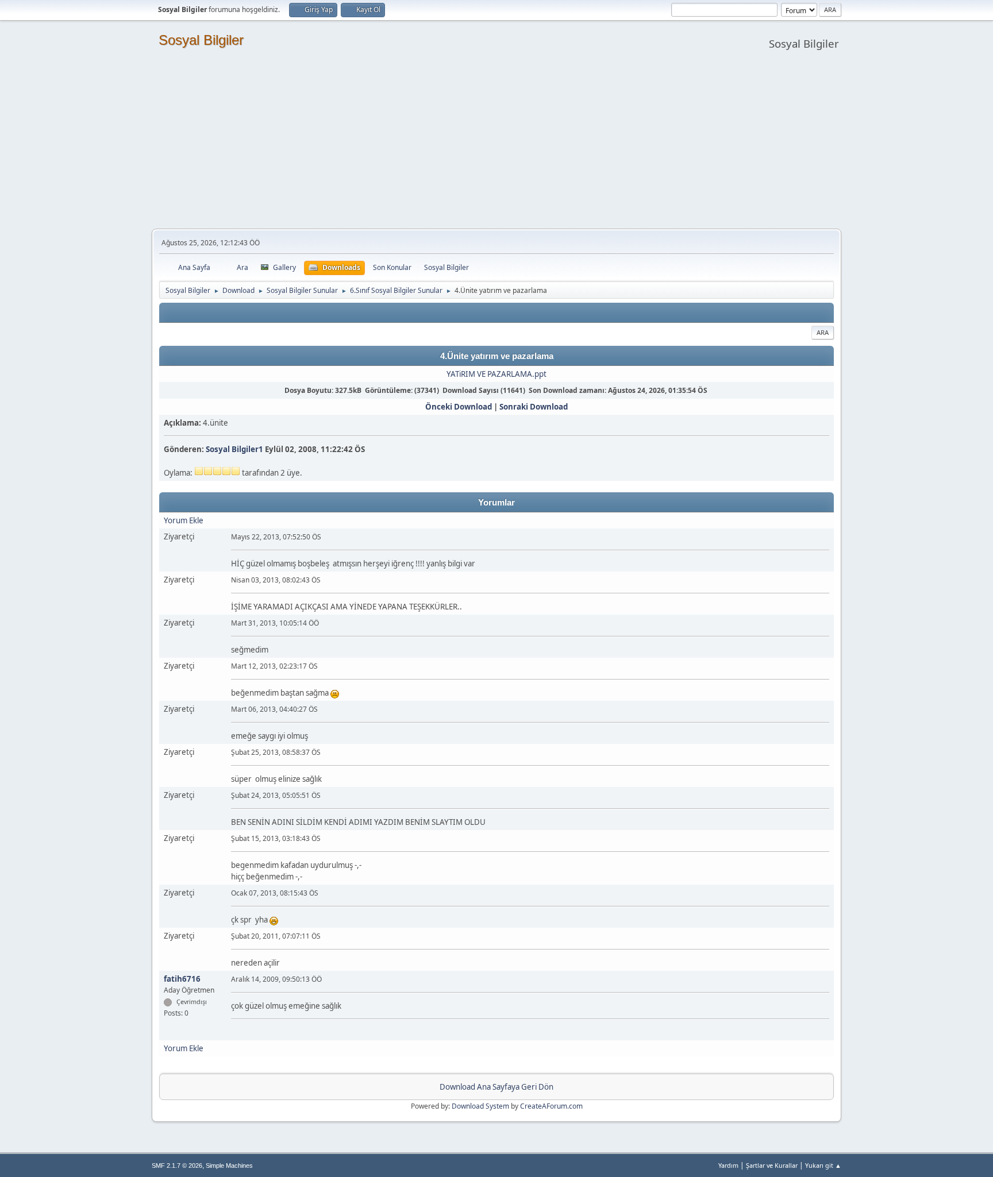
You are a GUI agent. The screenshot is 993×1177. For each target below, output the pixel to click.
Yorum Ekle (183, 520)
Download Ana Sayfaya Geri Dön (496, 1087)
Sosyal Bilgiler (201, 40)
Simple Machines (229, 1165)
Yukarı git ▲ (823, 1165)
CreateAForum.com (551, 1106)
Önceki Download (458, 407)
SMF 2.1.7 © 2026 (177, 1165)
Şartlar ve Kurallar (772, 1165)
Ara (823, 332)
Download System (480, 1106)
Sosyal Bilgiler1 (234, 449)
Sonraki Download (533, 407)
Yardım (728, 1165)
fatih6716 (182, 979)
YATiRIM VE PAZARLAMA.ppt (496, 374)
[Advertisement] (496, 142)
